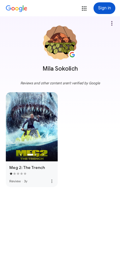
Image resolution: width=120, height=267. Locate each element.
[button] (84, 8)
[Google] (16, 8)
